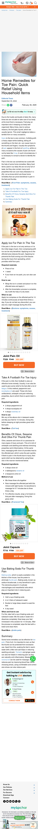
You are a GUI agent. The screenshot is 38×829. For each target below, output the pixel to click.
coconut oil (6, 659)
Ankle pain (16, 630)
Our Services (7, 790)
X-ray (15, 153)
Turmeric (19, 652)
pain (5, 148)
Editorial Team (7, 98)
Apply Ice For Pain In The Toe (16, 189)
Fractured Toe (17, 502)
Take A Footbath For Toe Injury (16, 191)
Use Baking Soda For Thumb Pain (17, 199)
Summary (8, 202)
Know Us (6, 784)
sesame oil (20, 471)
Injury (4, 138)
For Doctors (7, 792)
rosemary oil (15, 412)
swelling (26, 148)
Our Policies (7, 787)
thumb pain (13, 580)
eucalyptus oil (7, 391)
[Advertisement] (19, 32)
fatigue (4, 388)
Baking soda (6, 575)
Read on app (19, 818)
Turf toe (15, 428)
